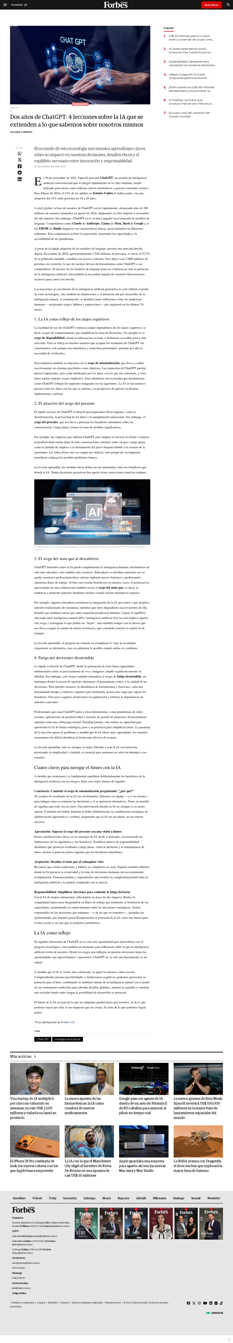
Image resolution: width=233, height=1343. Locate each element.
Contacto (64, 1303)
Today (52, 1198)
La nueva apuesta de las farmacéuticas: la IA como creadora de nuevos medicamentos (84, 1106)
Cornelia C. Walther (21, 132)
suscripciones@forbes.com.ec (26, 1263)
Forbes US (67, 1022)
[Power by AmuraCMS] (214, 1312)
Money (107, 1198)
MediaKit (52, 1303)
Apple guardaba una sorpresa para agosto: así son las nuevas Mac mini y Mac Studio (142, 1166)
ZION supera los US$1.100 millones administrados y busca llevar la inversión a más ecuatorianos (191, 89)
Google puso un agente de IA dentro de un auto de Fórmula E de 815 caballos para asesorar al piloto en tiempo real (143, 1106)
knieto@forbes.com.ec (22, 1245)
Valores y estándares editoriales (87, 1303)
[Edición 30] (111, 1224)
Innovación (70, 1198)
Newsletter (213, 1198)
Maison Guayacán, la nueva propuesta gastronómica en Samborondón (188, 76)
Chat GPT (43, 1039)
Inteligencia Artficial (67, 1039)
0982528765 (18, 1278)
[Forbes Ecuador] (116, 5)
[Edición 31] (86, 1224)
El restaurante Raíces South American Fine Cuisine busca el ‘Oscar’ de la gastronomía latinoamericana (189, 50)
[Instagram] (199, 1303)
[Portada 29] (136, 1224)
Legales (41, 1303)
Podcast (37, 1198)
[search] (228, 5)
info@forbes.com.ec (60, 1226)
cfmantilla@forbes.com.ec (45, 1236)
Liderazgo (90, 1198)
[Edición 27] (186, 1224)
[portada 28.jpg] (161, 1224)
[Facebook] (19, 166)
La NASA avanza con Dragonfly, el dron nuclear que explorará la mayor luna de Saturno (198, 1166)
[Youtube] (205, 1303)
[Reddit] (19, 173)
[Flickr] (216, 1303)
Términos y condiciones (22, 1303)
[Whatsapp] (19, 153)
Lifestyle (141, 1198)
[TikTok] (221, 1303)
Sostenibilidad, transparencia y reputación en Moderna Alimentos (192, 63)
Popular (169, 28)
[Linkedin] (19, 179)
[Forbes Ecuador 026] (211, 1224)
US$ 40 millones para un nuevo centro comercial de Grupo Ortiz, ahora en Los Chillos (191, 37)
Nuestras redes (113, 1303)
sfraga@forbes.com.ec (22, 1253)
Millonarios (159, 1198)
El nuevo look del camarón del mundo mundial (189, 114)
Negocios (123, 1198)
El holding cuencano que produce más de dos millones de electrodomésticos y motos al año (191, 101)
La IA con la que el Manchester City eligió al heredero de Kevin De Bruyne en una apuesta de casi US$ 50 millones (88, 1168)
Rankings (178, 1198)
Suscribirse (211, 4)
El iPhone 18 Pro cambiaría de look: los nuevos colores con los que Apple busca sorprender (34, 1166)
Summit (196, 1198)
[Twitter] (19, 160)
